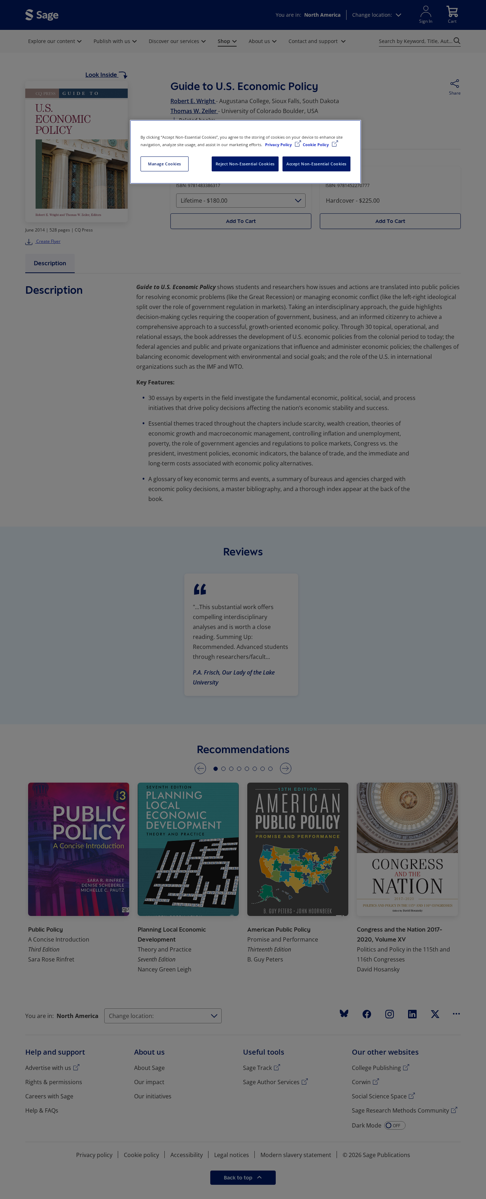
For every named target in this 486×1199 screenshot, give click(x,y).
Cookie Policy (316, 144)
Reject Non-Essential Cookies (245, 163)
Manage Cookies (164, 163)
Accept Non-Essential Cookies (316, 163)
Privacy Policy (279, 144)
